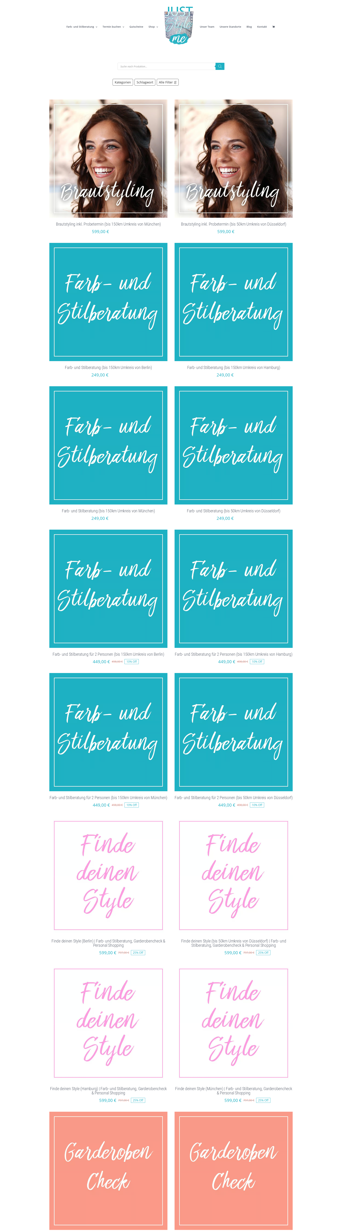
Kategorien (123, 82)
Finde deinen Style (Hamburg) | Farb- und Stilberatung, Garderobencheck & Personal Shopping (108, 1090)
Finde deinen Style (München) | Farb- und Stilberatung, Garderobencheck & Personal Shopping (233, 1090)
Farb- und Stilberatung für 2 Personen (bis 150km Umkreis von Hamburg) (233, 654)
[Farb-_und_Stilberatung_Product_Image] (108, 244)
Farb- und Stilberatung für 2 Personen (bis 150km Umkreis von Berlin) (108, 654)
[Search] (220, 66)
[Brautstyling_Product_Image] (108, 101)
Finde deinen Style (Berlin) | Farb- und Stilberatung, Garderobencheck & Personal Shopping (108, 943)
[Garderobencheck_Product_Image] (108, 1113)
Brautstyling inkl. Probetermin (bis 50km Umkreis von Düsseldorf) (233, 224)
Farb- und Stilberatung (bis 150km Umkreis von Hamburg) (233, 367)
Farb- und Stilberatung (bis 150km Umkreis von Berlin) (108, 367)
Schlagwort (145, 82)
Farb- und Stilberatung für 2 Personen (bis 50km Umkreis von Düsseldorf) (234, 797)
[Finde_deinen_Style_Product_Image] (108, 818)
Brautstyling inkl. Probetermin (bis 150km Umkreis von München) (108, 224)
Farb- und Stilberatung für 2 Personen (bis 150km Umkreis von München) (108, 797)
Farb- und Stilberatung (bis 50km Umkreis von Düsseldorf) (233, 510)
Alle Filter (166, 82)
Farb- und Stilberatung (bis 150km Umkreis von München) (108, 510)
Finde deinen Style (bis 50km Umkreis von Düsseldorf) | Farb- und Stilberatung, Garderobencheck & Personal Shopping (233, 943)
